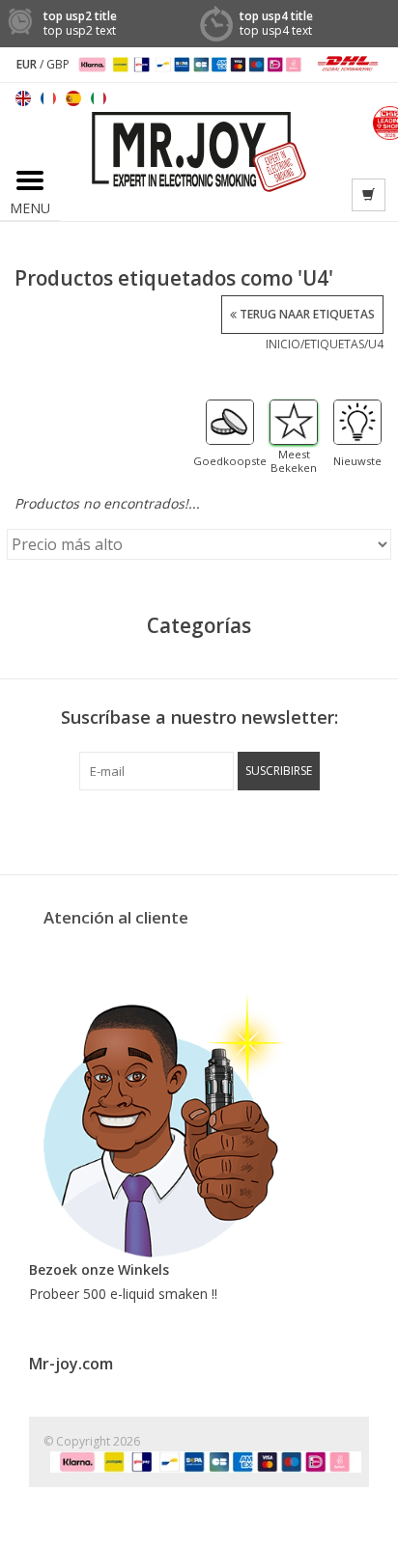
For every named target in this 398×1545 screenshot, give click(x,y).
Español (73, 98)
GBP (58, 64)
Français (48, 98)
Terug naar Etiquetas (306, 314)
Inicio (283, 344)
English (23, 98)
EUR (28, 64)
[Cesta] (368, 195)
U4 (376, 344)
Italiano (98, 98)
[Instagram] (303, 829)
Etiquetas (334, 344)
